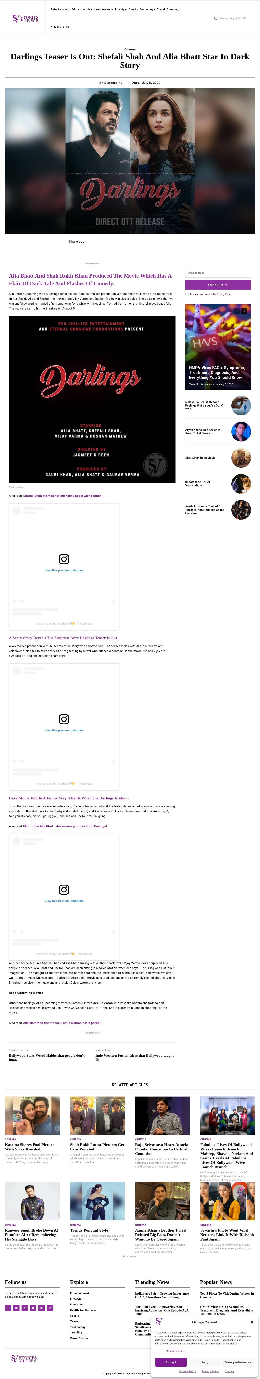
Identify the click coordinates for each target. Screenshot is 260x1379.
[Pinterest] (50, 1308)
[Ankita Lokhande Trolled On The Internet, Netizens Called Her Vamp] (241, 510)
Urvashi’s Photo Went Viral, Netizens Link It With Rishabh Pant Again (227, 1234)
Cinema (130, 49)
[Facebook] (8, 1308)
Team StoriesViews (200, 384)
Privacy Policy (187, 1371)
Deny (204, 1362)
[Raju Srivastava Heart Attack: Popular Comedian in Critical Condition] (162, 1116)
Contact (229, 1371)
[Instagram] (16, 1308)
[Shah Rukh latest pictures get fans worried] (97, 1116)
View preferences (238, 1362)
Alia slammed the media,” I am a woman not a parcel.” (62, 1023)
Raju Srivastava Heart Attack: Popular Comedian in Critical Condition (161, 1149)
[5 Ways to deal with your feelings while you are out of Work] (241, 405)
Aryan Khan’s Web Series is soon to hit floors (202, 431)
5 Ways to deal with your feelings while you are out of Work (204, 405)
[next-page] (244, 311)
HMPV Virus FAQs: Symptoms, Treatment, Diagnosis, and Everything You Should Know (217, 372)
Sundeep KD (113, 83)
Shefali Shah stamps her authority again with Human (62, 496)
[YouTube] (33, 1308)
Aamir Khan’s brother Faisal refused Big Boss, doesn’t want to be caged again (160, 1234)
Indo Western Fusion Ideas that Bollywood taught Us (134, 1057)
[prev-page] (237, 311)
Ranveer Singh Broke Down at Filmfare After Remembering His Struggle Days (31, 1234)
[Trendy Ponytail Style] (97, 1201)
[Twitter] (25, 1308)
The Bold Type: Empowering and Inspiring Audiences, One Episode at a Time (162, 1310)
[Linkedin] (41, 1308)
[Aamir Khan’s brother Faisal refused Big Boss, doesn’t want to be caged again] (162, 1201)
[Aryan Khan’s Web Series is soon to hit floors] (241, 431)
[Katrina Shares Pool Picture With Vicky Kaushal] (32, 1116)
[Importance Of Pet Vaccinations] (241, 484)
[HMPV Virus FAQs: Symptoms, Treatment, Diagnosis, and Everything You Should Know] (218, 347)
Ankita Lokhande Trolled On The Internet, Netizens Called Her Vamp (204, 510)
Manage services (175, 1351)
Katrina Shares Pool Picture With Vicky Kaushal (29, 1146)
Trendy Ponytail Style (89, 1230)
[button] (252, 1322)
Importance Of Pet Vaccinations (197, 483)
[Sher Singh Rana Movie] (241, 458)
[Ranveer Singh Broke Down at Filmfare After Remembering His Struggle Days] (32, 1201)
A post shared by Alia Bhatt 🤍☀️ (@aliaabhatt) (64, 623)
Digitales (130, 1373)
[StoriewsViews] (25, 18)
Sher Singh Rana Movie (200, 457)
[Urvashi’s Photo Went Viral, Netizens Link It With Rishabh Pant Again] (227, 1201)
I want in (215, 284)
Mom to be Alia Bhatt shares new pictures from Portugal (65, 826)
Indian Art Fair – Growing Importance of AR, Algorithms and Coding (162, 1295)
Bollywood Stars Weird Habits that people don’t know (46, 1057)
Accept (171, 1362)
